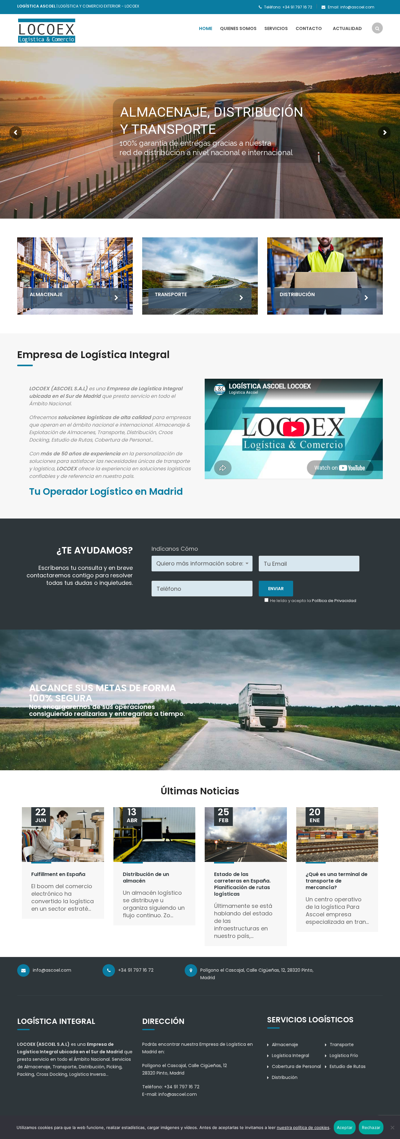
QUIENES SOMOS (238, 28)
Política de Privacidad (334, 601)
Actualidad (347, 28)
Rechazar (371, 1127)
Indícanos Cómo (175, 549)
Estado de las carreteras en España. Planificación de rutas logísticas (242, 884)
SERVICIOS (276, 28)
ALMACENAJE (46, 294)
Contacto (309, 28)
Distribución (285, 1077)
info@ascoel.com (177, 1094)
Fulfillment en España (58, 874)
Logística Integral (290, 1055)
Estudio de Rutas (348, 1066)
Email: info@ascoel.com (351, 7)
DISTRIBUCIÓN (297, 294)
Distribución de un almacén (146, 877)
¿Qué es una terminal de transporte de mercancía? (337, 881)
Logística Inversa (87, 1074)
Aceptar (345, 1127)
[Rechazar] (392, 1127)
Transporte (342, 1044)
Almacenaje (285, 1044)
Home (205, 28)
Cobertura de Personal (296, 1066)
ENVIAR (276, 588)
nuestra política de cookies (303, 1127)
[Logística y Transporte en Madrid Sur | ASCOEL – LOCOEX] (47, 30)
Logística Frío (344, 1055)
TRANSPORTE (171, 294)
